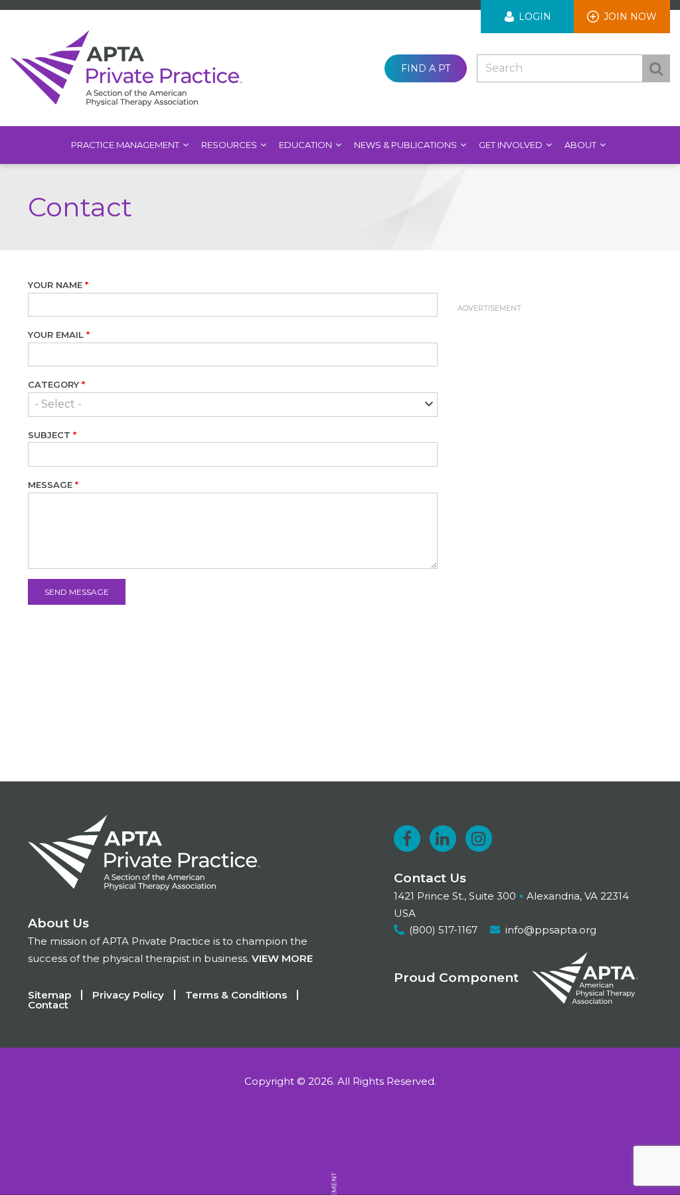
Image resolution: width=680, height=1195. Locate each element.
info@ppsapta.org (550, 929)
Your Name (55, 284)
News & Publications (406, 144)
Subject (49, 435)
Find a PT (425, 68)
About (581, 144)
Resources (230, 144)
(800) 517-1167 (443, 929)
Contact (48, 1005)
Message (50, 484)
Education (306, 144)
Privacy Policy (128, 995)
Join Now (630, 17)
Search (656, 68)
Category (53, 384)
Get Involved (512, 144)
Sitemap (49, 995)
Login (535, 17)
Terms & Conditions (236, 995)
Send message (76, 592)
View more (282, 958)
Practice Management (126, 144)
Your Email (56, 334)
